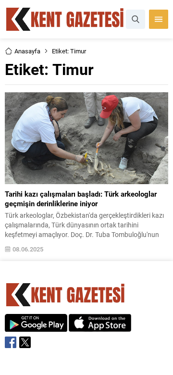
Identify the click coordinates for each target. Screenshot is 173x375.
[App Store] (100, 326)
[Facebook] (10, 342)
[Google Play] (36, 326)
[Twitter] (25, 342)
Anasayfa (27, 51)
